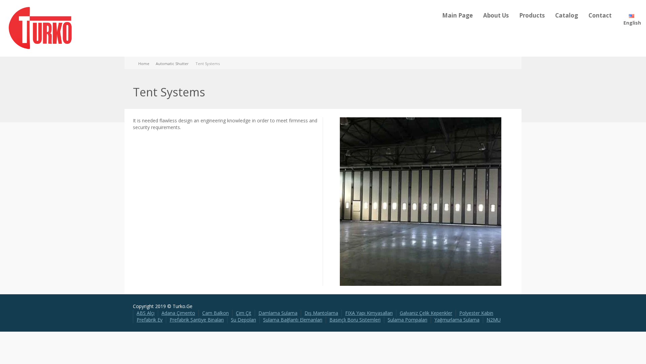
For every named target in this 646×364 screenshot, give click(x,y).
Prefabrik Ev (150, 319)
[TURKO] (40, 28)
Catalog (566, 15)
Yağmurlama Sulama (456, 319)
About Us (496, 15)
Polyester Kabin (476, 313)
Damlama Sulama (277, 313)
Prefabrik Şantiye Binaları (197, 319)
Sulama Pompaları (407, 319)
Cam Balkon (215, 313)
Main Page (457, 15)
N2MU (494, 319)
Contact (600, 15)
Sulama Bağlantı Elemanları (292, 319)
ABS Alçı (145, 313)
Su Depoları (243, 319)
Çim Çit (243, 313)
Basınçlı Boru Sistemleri (355, 319)
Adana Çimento (178, 313)
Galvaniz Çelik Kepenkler (426, 313)
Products (532, 15)
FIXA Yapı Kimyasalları (369, 313)
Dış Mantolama (321, 313)
